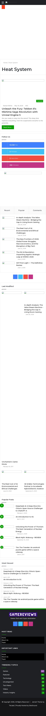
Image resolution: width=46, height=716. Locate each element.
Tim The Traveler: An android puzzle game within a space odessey (28, 549)
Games (5, 671)
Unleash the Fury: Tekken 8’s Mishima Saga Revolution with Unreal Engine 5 (20, 111)
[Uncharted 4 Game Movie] (12, 376)
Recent (7, 210)
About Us (5, 640)
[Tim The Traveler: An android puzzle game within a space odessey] (8, 550)
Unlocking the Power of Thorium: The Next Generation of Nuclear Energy (29, 529)
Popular (21, 210)
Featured (6, 675)
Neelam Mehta (7, 105)
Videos (5, 689)
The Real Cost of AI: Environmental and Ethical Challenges (27, 230)
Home (5, 62)
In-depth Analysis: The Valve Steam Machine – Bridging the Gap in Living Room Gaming (28, 220)
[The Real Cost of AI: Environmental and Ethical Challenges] (8, 231)
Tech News (7, 685)
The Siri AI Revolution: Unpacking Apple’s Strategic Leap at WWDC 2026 (28, 254)
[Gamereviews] (11, 2)
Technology (7, 678)
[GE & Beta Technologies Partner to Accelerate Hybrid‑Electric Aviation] (34, 476)
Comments (37, 210)
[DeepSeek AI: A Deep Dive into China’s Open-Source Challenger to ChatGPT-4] (8, 509)
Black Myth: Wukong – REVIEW (28, 537)
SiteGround (33, 705)
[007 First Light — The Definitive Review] (8, 266)
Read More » (7, 127)
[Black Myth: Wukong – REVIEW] (8, 540)
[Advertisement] (23, 33)
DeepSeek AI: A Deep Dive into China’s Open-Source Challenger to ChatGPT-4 (29, 508)
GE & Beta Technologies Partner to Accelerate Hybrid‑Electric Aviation (34, 486)
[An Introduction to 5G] (8, 520)
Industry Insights (9, 692)
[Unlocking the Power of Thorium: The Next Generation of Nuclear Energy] (8, 530)
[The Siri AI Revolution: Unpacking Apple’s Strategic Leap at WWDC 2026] (8, 255)
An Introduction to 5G (25, 517)
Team (4, 642)
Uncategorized (8, 682)
